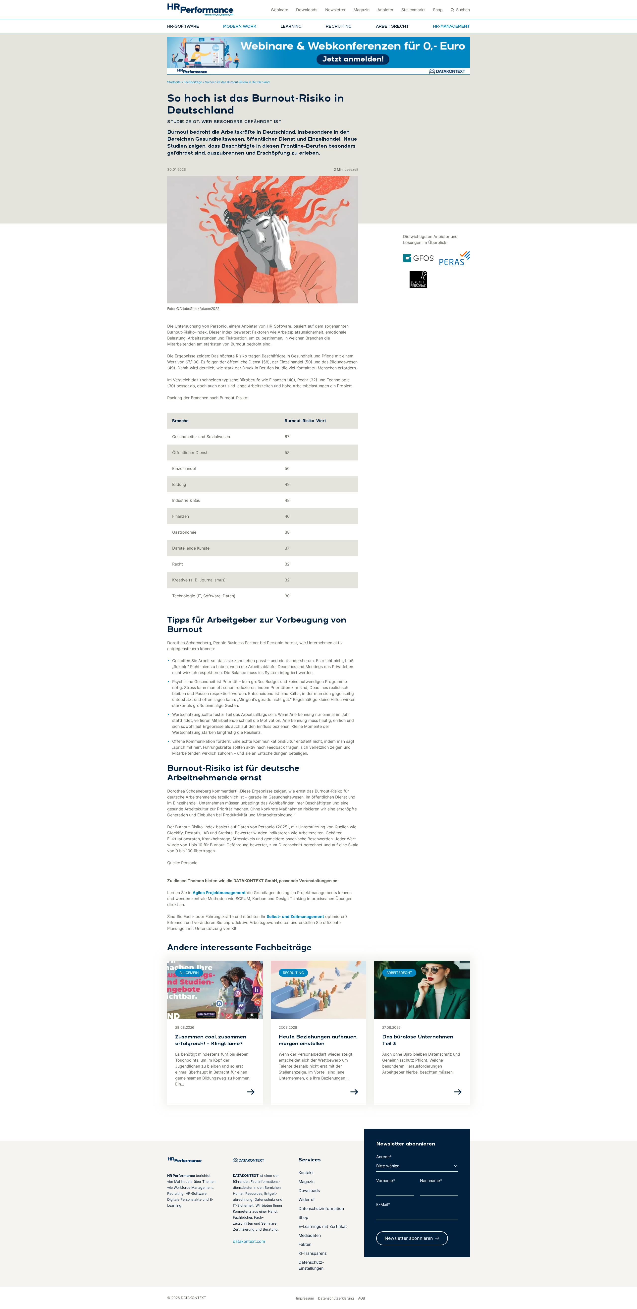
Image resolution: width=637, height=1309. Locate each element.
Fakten (305, 1244)
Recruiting (339, 27)
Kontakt (306, 1172)
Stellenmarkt (413, 9)
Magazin (362, 9)
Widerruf (307, 1199)
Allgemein (189, 972)
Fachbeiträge (193, 82)
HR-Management (451, 27)
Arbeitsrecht (392, 27)
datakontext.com (249, 1241)
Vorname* (385, 1180)
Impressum (305, 1298)
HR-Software (183, 27)
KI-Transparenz (313, 1253)
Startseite (174, 82)
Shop (438, 9)
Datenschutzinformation (321, 1208)
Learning (291, 27)
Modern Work (239, 27)
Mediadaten (310, 1235)
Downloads (306, 9)
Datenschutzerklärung (336, 1298)
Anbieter (385, 9)
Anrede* (384, 1156)
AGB (361, 1298)
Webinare (279, 9)
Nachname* (431, 1180)
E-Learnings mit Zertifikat (323, 1226)
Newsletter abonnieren (409, 1238)
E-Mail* (383, 1204)
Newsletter (335, 9)
